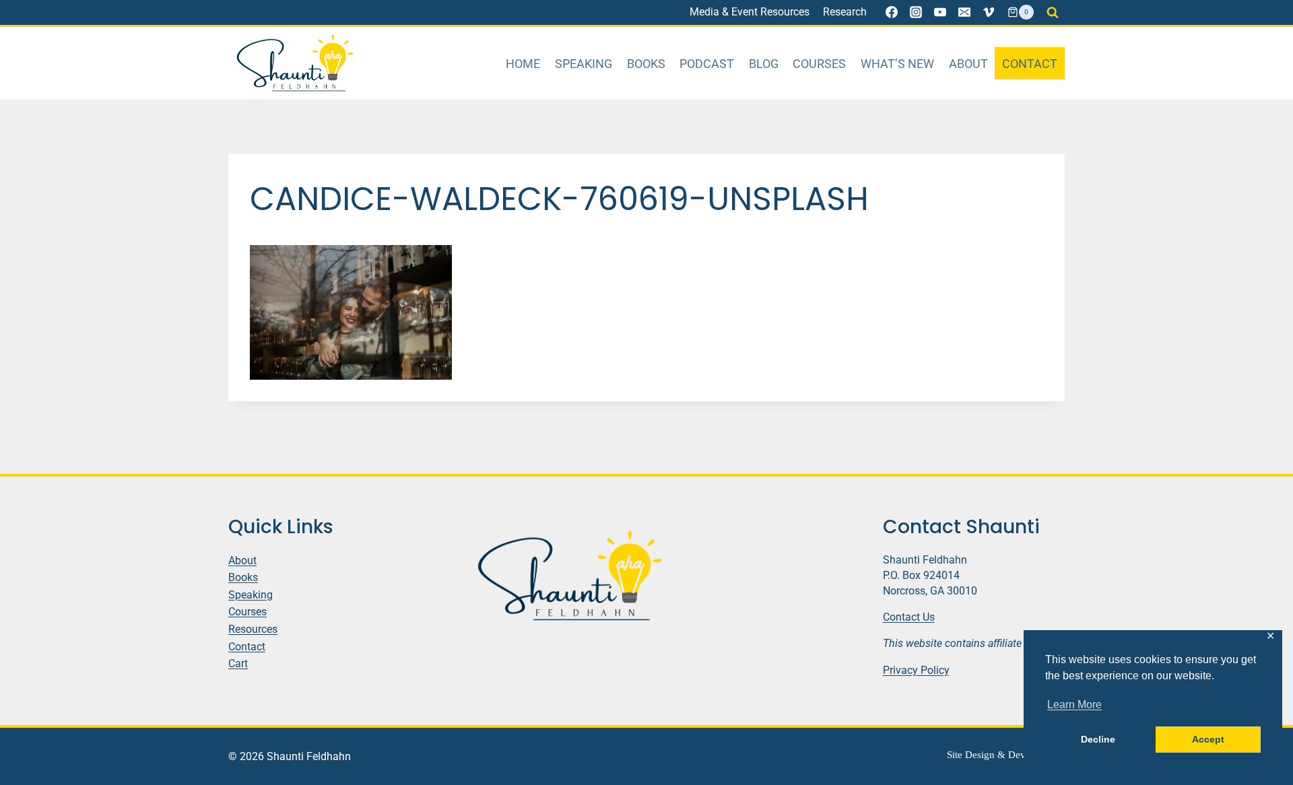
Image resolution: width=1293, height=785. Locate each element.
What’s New (897, 64)
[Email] (964, 12)
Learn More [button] (1074, 704)
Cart (238, 663)
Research (845, 11)
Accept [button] (1208, 739)
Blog (763, 64)
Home (523, 64)
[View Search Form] (1052, 12)
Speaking (583, 64)
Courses (819, 64)
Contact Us (909, 617)
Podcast (706, 64)
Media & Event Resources (749, 11)
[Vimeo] (988, 12)
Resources (252, 629)
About (968, 64)
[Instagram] (916, 12)
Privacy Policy (916, 670)
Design (980, 754)
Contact (1029, 64)
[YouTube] (940, 12)
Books (646, 64)
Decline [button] (1098, 739)
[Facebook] (892, 12)
